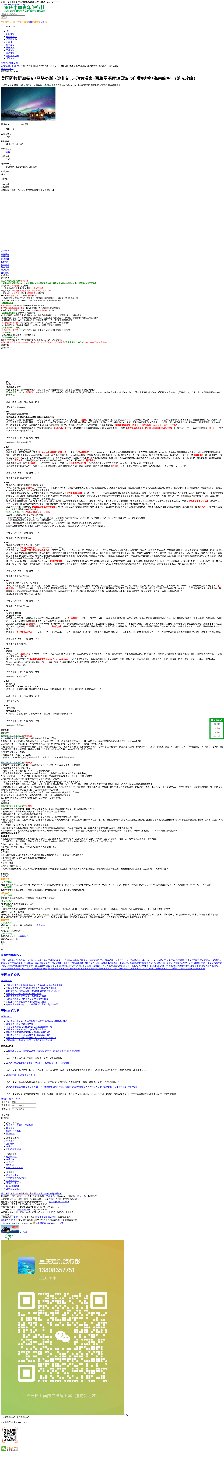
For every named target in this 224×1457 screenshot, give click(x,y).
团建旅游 (36, 22)
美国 (19, 66)
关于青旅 (5, 1193)
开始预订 (5, 179)
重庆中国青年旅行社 (46, 1217)
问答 (3, 63)
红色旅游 (24, 22)
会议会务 (11, 37)
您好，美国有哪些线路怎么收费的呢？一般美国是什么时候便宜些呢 (39, 1063)
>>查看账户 (39, 925)
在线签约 (10, 1146)
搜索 (3, 17)
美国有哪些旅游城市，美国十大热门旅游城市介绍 (29, 1040)
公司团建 (11, 39)
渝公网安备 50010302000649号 (49, 1223)
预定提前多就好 (13, 1183)
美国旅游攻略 (10, 1010)
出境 (8, 66)
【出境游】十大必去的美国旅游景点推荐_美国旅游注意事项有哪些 (36, 1021)
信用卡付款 (11, 1157)
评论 (3, 942)
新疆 (42, 22)
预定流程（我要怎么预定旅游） (20, 1125)
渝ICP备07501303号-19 (59, 1202)
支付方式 (49, 1193)
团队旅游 (81, 1196)
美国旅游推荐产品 (11, 955)
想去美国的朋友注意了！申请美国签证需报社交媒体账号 (32, 1004)
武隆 (30, 22)
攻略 (11, 63)
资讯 (7, 63)
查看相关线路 (7, 69)
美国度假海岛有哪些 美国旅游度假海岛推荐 (26, 996)
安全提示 (23, 1232)
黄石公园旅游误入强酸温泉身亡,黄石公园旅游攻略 (29, 1027)
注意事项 (5, 259)
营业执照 (32, 1193)
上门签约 (10, 1144)
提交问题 (5, 1118)
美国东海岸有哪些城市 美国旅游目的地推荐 (26, 1002)
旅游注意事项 (12, 1175)
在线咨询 (6, 182)
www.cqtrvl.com (23, 1210)
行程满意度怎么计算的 (16, 1178)
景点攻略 (5, 267)
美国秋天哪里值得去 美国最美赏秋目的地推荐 (27, 999)
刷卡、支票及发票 (14, 1167)
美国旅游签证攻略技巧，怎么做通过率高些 (26, 1029)
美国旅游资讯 (10, 974)
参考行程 (5, 254)
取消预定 (10, 1128)
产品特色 (5, 251)
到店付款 (10, 1162)
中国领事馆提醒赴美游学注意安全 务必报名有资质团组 (31, 988)
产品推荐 (5, 264)
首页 (8, 31)
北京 (47, 22)
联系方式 (58, 1193)
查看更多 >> (6, 980)
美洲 (14, 66)
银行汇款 (10, 1165)
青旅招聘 (23, 1193)
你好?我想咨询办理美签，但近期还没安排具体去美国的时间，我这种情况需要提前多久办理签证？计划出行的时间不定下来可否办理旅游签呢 (72, 1087)
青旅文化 (14, 1193)
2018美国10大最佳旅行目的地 (19, 1024)
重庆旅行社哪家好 (9, 1220)
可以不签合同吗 (13, 1149)
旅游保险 (10, 1133)
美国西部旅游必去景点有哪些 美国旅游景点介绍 (28, 1035)
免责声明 (40, 1193)
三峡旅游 (15, 22)
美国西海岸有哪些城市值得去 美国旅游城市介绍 (28, 1032)
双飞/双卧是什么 (13, 1186)
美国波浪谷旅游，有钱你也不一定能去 (23, 993)
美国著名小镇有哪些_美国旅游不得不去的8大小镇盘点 (31, 1038)
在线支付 (10, 1159)
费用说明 (5, 256)
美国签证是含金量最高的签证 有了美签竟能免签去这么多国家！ (35, 985)
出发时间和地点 (13, 1131)
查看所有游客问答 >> (10, 1099)
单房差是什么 (12, 1180)
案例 (15, 63)
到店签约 (10, 1141)
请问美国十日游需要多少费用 (21, 1075)
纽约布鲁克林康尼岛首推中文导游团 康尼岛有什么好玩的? (33, 991)
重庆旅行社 (18, 1217)
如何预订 (5, 262)
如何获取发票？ (13, 1189)
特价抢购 (12, 56)
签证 (10, 58)
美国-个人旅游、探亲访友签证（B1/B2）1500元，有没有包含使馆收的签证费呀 (44, 1051)
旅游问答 (5, 270)
